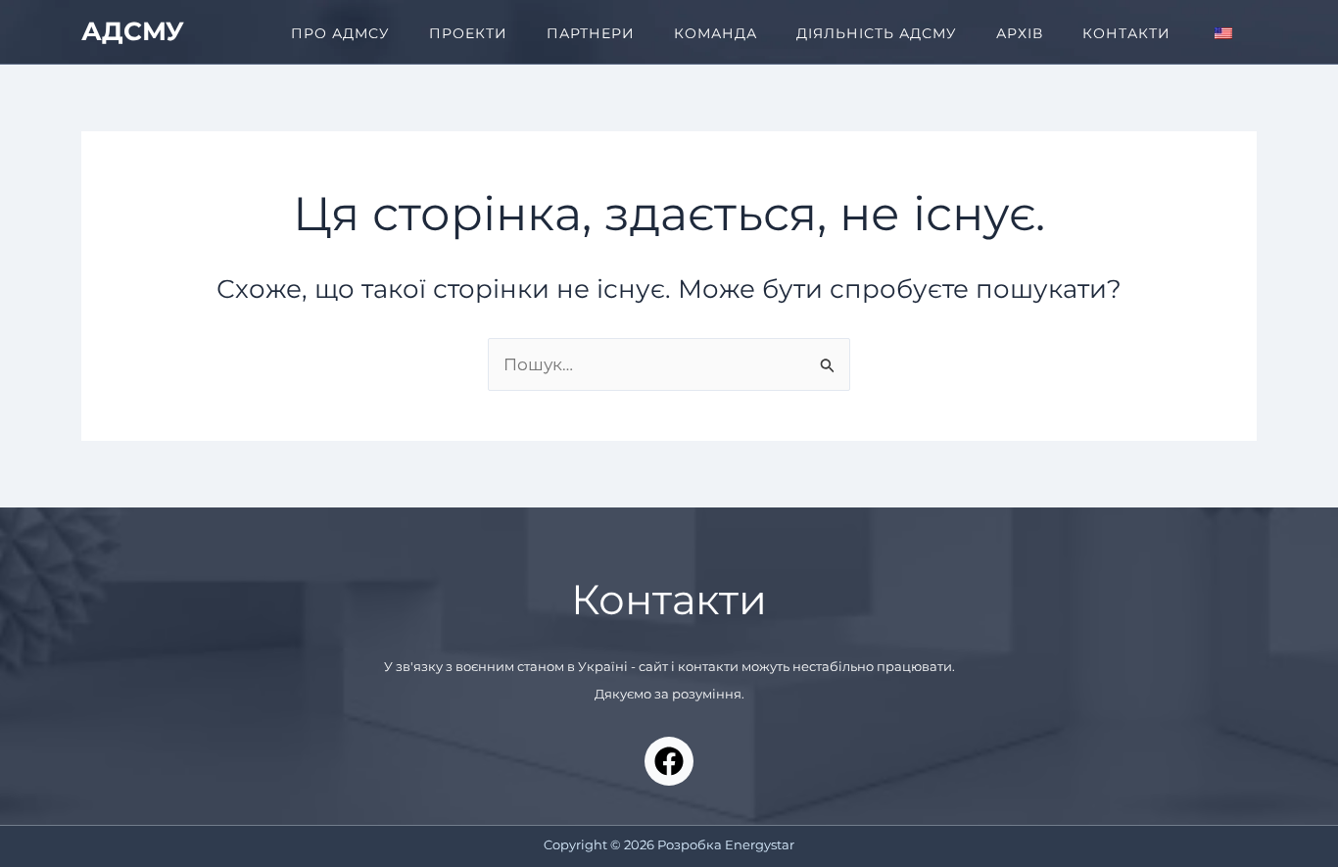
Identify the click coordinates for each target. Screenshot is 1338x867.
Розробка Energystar (725, 844)
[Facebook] (669, 761)
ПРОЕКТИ (468, 33)
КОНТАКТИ (1126, 33)
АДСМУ (132, 31)
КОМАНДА (715, 33)
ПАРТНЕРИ (591, 33)
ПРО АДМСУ (340, 33)
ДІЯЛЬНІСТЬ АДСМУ (876, 33)
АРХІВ (1019, 33)
